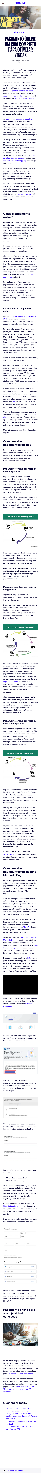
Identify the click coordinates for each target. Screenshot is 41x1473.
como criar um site (24, 194)
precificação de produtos (13, 96)
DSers (29, 958)
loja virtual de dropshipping (14, 160)
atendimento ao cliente (24, 98)
